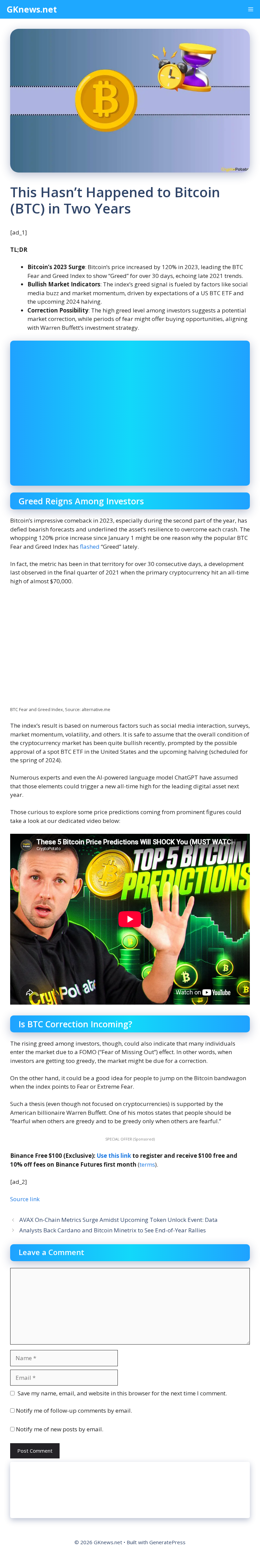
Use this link (114, 1155)
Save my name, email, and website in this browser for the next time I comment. (122, 1393)
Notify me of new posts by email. (59, 1429)
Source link (25, 1199)
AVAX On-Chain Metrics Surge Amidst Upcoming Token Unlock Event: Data (118, 1220)
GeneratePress (167, 1542)
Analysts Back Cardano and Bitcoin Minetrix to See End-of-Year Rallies (112, 1230)
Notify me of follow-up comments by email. (74, 1410)
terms (147, 1164)
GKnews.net (32, 9)
